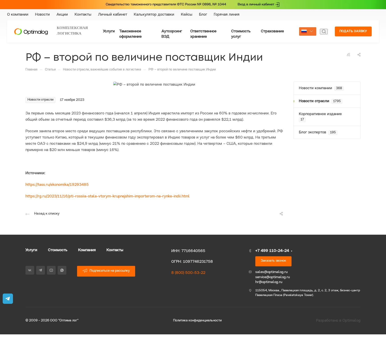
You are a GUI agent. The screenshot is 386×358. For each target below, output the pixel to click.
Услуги (31, 250)
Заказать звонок (273, 261)
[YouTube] (317, 17)
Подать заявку (353, 31)
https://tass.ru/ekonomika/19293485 (57, 185)
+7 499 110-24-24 (351, 15)
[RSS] (348, 54)
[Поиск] (324, 31)
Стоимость (57, 250)
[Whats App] (317, 23)
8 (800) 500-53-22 (188, 273)
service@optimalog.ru (272, 277)
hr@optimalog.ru (268, 282)
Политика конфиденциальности (197, 320)
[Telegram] (317, 12)
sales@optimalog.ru (271, 272)
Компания (87, 250)
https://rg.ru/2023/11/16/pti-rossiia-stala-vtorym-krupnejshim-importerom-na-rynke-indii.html (107, 196)
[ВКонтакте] (317, 6)
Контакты (115, 250)
